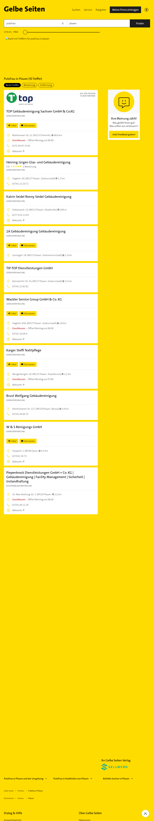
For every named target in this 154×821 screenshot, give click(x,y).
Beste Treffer (12, 85)
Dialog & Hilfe (13, 813)
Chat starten (29, 125)
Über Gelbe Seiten (90, 813)
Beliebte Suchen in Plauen (116, 778)
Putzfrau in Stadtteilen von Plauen (71, 778)
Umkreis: (11, 31)
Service (88, 10)
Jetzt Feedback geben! (123, 134)
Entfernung (46, 85)
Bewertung (29, 85)
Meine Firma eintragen (125, 10)
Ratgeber (101, 10)
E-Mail (13, 125)
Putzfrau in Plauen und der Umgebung (23, 778)
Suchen (76, 10)
